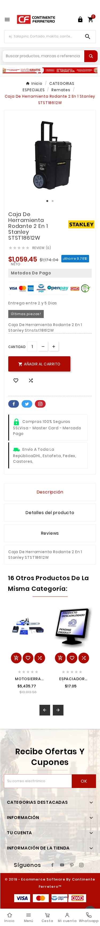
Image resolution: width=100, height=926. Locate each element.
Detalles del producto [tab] (50, 513)
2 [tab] (52, 201)
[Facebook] (53, 865)
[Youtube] (62, 865)
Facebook (13, 404)
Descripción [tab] (50, 492)
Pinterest (40, 404)
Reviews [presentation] (50, 533)
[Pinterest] (72, 865)
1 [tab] (47, 201)
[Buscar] (91, 56)
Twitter (27, 404)
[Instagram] (81, 865)
